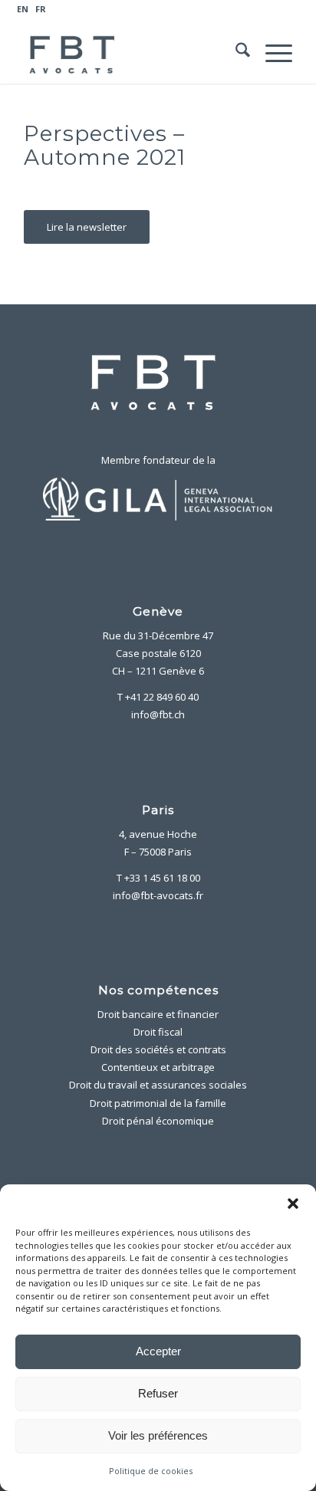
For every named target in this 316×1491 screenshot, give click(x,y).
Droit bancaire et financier (158, 1014)
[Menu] (271, 53)
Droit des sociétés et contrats (158, 1049)
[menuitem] (153, 9)
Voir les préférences (158, 1435)
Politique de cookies (151, 1470)
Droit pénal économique (158, 1121)
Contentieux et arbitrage (158, 1067)
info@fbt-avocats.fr (158, 895)
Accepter (158, 1351)
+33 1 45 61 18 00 (162, 878)
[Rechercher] (235, 53)
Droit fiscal (158, 1032)
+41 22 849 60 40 (162, 697)
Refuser (158, 1393)
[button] (293, 1203)
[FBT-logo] (131, 53)
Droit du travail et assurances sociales (158, 1085)
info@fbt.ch (158, 714)
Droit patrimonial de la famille (158, 1103)
